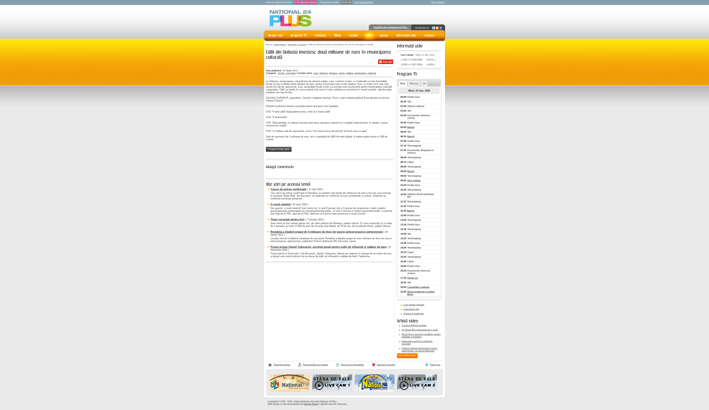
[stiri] (369, 35)
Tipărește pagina (281, 365)
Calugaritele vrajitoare (418, 287)
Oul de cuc (412, 278)
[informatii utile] (406, 35)
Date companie (437, 2)
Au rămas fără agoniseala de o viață (420, 330)
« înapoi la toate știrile (279, 149)
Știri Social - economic (296, 45)
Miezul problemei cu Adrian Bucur (421, 293)
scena (342, 73)
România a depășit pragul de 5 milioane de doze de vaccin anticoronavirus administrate (326, 231)
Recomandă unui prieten (315, 365)
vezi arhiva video (407, 355)
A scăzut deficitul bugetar (414, 325)
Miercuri (414, 83)
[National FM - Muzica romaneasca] (375, 390)
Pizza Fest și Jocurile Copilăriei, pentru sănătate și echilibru (421, 335)
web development (291, 404)
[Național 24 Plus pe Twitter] (433, 28)
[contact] (429, 35)
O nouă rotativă (280, 204)
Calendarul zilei (411, 309)
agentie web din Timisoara (333, 404)
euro (316, 73)
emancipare (360, 73)
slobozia (323, 73)
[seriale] (353, 35)
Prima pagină (279, 45)
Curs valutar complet (413, 305)
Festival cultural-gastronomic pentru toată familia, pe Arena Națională (419, 349)
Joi (424, 83)
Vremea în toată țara (413, 313)
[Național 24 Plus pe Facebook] (440, 28)
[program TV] (299, 35)
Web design (274, 404)
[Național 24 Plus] (291, 18)
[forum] (384, 35)
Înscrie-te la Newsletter (352, 365)
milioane (333, 73)
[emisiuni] (320, 35)
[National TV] (290, 390)
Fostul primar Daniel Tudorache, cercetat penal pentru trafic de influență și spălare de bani (328, 246)
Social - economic (287, 73)
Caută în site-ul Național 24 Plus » (391, 27)
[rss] (437, 28)
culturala (371, 73)
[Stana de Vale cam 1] (332, 390)
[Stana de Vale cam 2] (417, 390)
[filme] (337, 35)
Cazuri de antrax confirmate (288, 189)
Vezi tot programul (364, 2)
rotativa (349, 73)
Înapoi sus (435, 365)
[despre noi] (275, 35)
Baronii (411, 127)
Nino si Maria (414, 180)
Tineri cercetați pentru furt (287, 219)
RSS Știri (387, 61)
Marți (402, 83)
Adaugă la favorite (386, 365)
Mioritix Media (311, 404)
